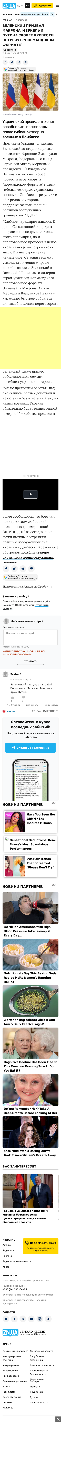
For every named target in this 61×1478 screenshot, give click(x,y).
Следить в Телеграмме (33, 747)
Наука (6, 1386)
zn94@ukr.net (45, 1294)
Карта (6, 1266)
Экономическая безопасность (39, 1372)
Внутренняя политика (15, 1351)
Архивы (7, 1245)
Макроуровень (11, 1365)
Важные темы (11, 14)
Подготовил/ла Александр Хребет (25, 586)
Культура (8, 1407)
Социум (34, 1381)
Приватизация (11, 1375)
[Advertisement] (30, 338)
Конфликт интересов (42, 1365)
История (35, 1386)
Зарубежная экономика (37, 1358)
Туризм (34, 1397)
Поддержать (44, 5)
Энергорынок (10, 1370)
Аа (27, 5)
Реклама (8, 1255)
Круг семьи (36, 1392)
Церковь (7, 1402)
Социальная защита (41, 1351)
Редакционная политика (17, 1261)
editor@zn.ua (10, 1303)
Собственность (39, 1402)
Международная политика (12, 1358)
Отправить (30, 661)
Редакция (8, 1250)
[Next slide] (55, 14)
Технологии (9, 1391)
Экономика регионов (15, 1381)
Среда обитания (12, 1397)
